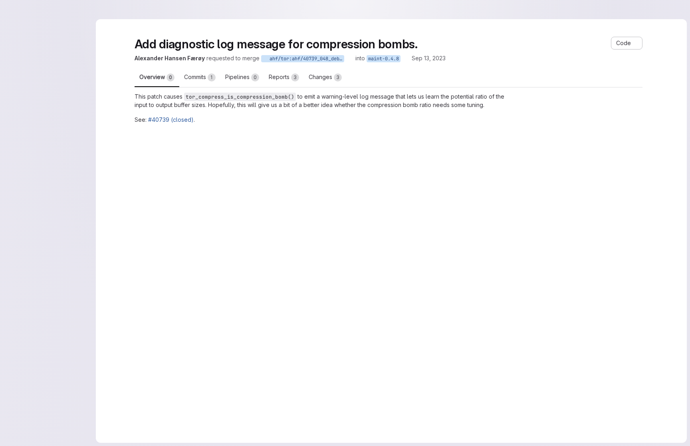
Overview (155, 76)
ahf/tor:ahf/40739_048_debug (305, 59)
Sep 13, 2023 (429, 58)
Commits (198, 76)
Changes (324, 76)
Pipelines (241, 76)
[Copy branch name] (350, 58)
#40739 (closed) (171, 119)
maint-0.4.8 (383, 59)
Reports (283, 76)
